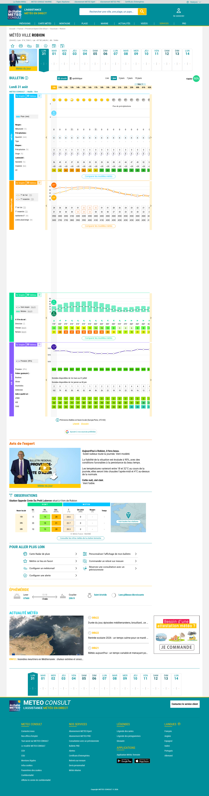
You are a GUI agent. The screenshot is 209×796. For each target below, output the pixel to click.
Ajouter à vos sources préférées (83, 432)
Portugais (168, 751)
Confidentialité (27, 775)
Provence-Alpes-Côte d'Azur (36, 29)
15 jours (138, 78)
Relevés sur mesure (77, 760)
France (20, 29)
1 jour (113, 78)
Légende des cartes (125, 731)
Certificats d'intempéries (79, 755)
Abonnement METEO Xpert (80, 731)
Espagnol (168, 741)
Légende (76, 423)
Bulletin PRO (74, 746)
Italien (167, 746)
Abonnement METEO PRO (80, 736)
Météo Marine (75, 770)
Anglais (167, 736)
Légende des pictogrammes (128, 736)
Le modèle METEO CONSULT (33, 746)
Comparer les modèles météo (98, 176)
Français (168, 731)
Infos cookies (26, 765)
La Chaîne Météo (19, 2)
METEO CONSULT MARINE (41, 2)
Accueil (12, 29)
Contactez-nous (27, 731)
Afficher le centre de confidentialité (36, 780)
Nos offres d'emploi (29, 736)
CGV (23, 751)
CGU (23, 755)
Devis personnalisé (77, 765)
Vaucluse (54, 29)
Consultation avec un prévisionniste (84, 741)
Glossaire (85, 423)
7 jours (129, 78)
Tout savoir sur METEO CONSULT (35, 741)
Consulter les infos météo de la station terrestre (80, 538)
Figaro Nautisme (63, 2)
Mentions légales (28, 760)
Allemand (168, 755)
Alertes (72, 751)
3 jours (121, 78)
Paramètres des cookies (31, 770)
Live (107, 78)
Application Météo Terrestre (128, 754)
